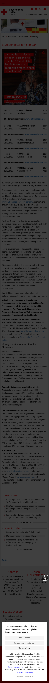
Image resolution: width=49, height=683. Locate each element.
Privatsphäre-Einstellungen (24, 643)
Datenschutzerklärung (16, 667)
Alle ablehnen (24, 638)
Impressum (19, 677)
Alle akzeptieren (24, 648)
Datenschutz (29, 677)
